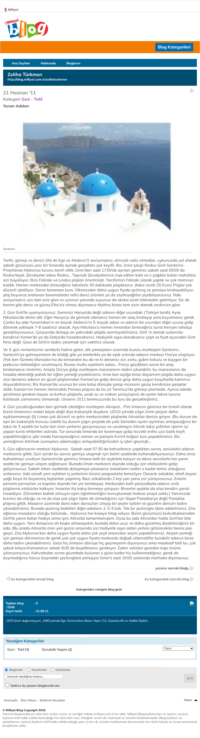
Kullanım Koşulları (52, 700)
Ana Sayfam (21, 63)
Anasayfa (10, 700)
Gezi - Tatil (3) (18, 649)
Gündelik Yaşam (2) (57, 649)
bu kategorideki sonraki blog (167, 579)
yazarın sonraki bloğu (172, 568)
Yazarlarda (39, 670)
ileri (192, 90)
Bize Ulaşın (28, 700)
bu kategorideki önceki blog (32, 579)
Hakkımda (48, 63)
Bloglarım (73, 63)
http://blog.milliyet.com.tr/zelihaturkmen (37, 79)
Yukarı (188, 700)
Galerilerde (62, 670)
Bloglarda (16, 670)
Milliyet (13, 9)
